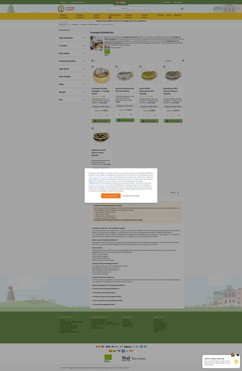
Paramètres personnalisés (131, 196)
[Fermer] (155, 170)
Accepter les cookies (110, 196)
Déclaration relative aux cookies (98, 177)
